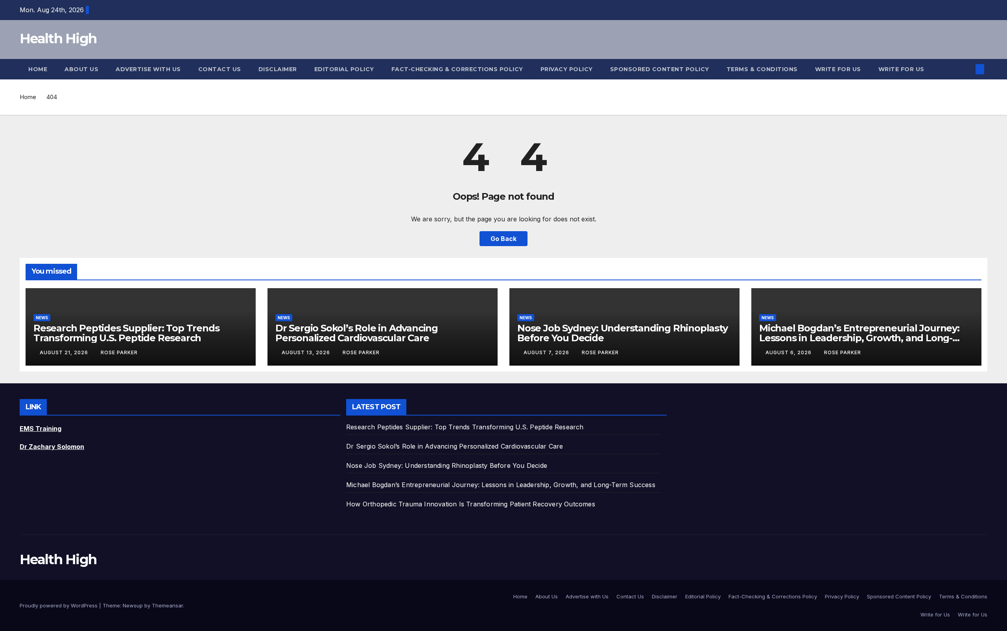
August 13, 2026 (307, 352)
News (42, 317)
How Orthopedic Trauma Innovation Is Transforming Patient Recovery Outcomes (470, 504)
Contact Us (219, 69)
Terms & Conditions (762, 69)
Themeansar (167, 605)
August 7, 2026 (547, 352)
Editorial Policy (344, 69)
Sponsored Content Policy (659, 69)
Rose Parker (119, 352)
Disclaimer (277, 69)
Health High (58, 38)
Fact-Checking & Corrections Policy (457, 69)
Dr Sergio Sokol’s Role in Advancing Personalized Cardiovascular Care (356, 333)
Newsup (133, 605)
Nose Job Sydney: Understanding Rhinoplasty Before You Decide (622, 333)
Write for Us (838, 69)
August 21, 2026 (65, 352)
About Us (81, 69)
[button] (967, 69)
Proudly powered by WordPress (59, 605)
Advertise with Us (148, 69)
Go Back (503, 239)
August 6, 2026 (789, 352)
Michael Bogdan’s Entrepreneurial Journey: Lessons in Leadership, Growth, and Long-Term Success (859, 337)
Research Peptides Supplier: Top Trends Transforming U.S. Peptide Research (126, 333)
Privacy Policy (566, 69)
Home (37, 69)
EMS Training (40, 428)
